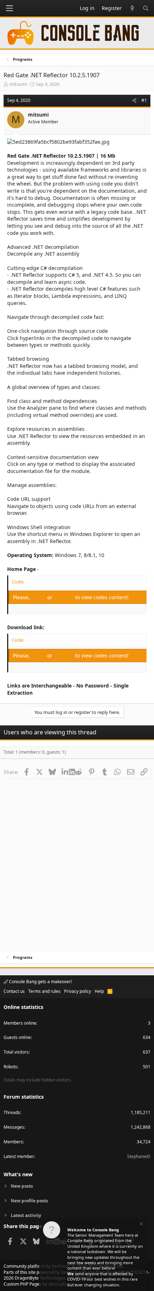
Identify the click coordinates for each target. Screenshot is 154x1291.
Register (64, 597)
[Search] (146, 8)
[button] (9, 8)
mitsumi (18, 84)
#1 (144, 100)
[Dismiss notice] (141, 1224)
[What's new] (132, 8)
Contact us (14, 991)
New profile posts (29, 1201)
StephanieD (138, 1156)
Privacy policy (77, 991)
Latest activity (26, 1215)
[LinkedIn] (65, 772)
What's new (18, 1174)
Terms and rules (44, 991)
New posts (22, 1186)
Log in (39, 597)
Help (99, 991)
